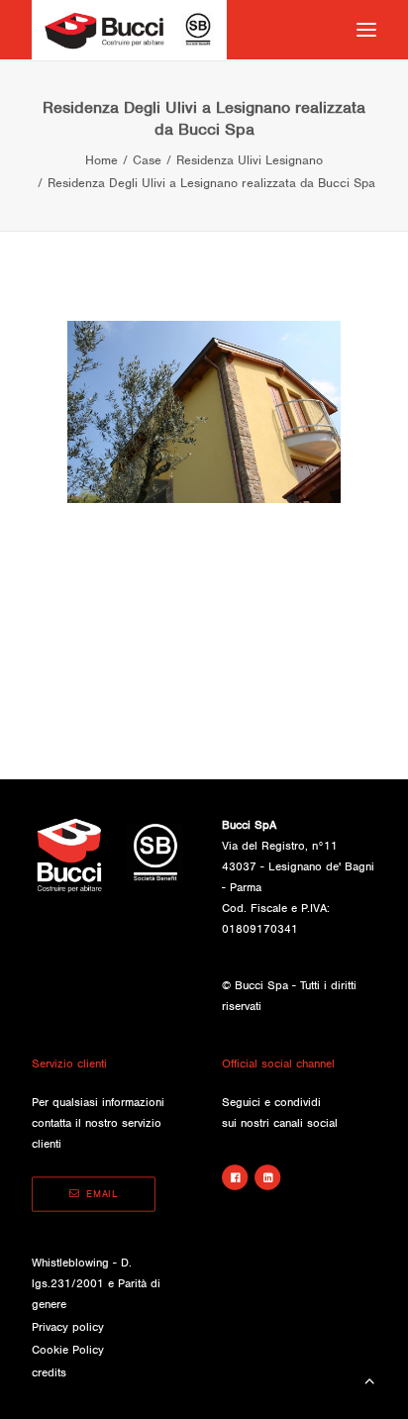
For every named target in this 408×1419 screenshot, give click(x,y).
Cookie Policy (68, 1350)
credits (49, 1372)
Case (147, 160)
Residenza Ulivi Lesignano (249, 160)
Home (101, 160)
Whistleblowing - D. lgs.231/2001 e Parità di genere (96, 1283)
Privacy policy (68, 1327)
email (102, 1194)
